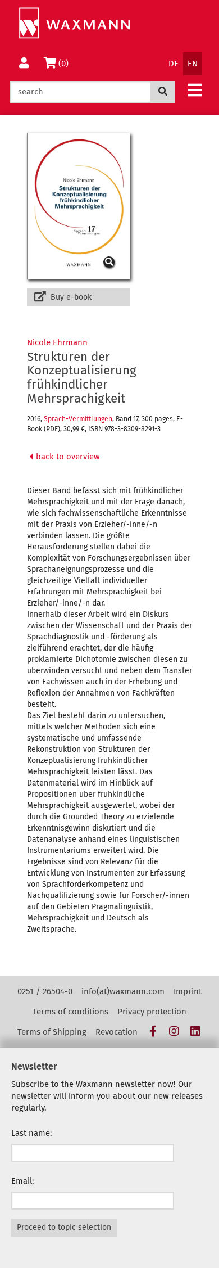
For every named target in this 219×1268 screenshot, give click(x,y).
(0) (65, 63)
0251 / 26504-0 (44, 991)
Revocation (116, 1032)
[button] (194, 89)
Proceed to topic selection (64, 1227)
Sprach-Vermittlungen (78, 419)
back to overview (67, 457)
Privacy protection (151, 1012)
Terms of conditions (70, 1012)
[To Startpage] (74, 23)
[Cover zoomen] (78, 206)
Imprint (188, 991)
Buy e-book (70, 297)
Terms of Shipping (51, 1032)
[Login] (24, 63)
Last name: (31, 1133)
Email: (22, 1181)
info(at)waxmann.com (123, 991)
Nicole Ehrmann (57, 342)
